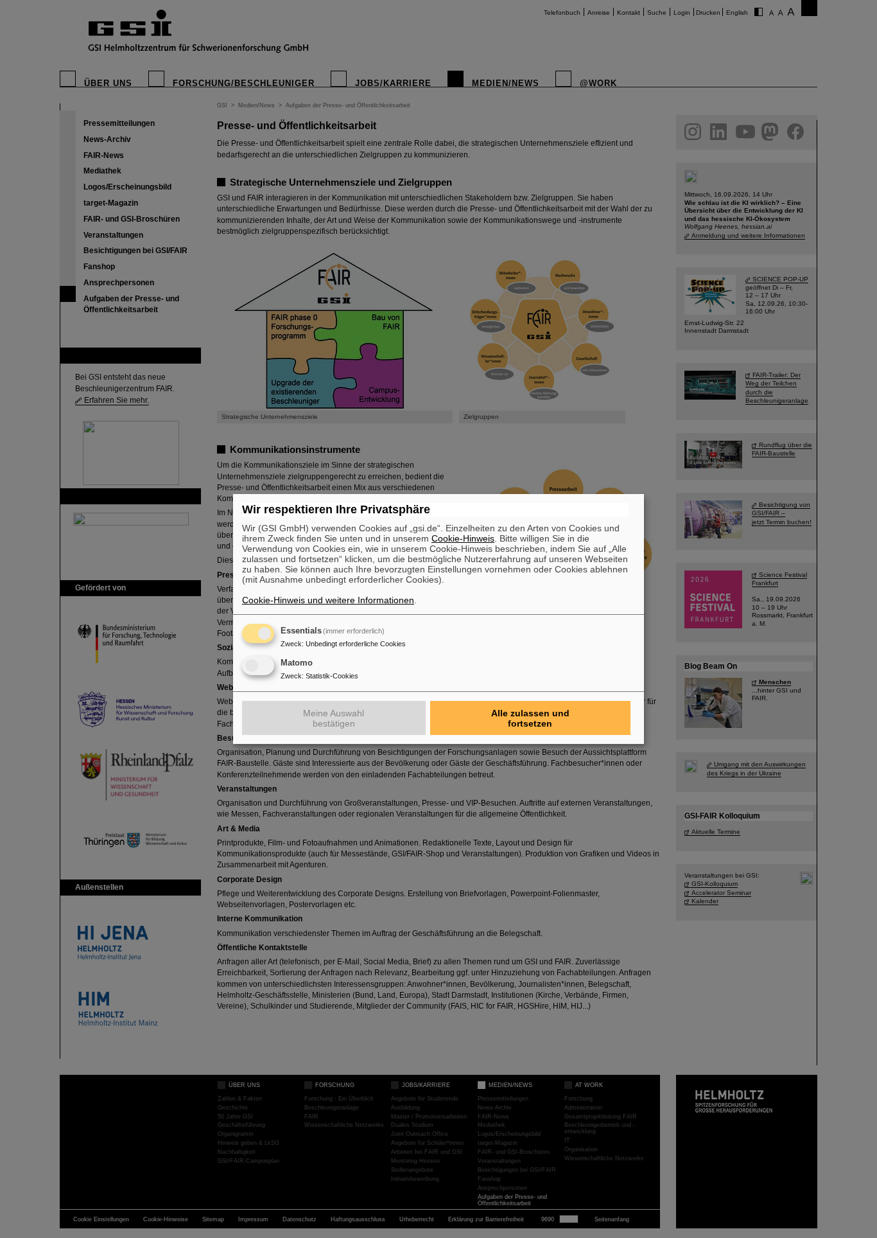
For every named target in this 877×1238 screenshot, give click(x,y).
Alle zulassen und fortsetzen (530, 718)
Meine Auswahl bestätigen (333, 718)
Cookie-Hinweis (462, 538)
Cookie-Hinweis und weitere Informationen (328, 600)
